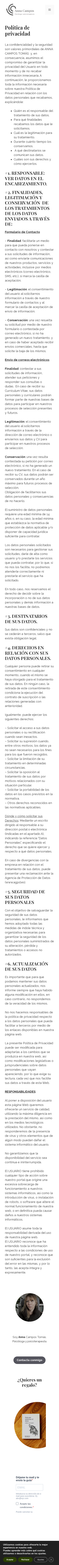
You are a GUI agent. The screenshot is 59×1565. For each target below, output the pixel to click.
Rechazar (25, 1559)
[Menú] (49, 10)
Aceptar (9, 1559)
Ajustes (40, 1559)
